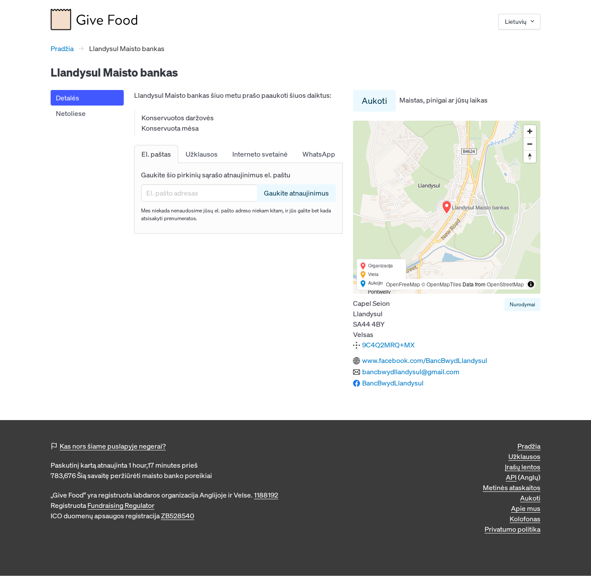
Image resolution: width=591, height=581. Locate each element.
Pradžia (62, 48)
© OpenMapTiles (441, 284)
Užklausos (524, 456)
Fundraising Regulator (120, 505)
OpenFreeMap (403, 284)
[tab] (156, 154)
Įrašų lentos (522, 467)
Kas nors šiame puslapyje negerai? (113, 446)
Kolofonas (525, 518)
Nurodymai (522, 304)
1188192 (266, 495)
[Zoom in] (530, 131)
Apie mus (525, 508)
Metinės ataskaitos (511, 487)
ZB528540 (177, 515)
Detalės (67, 98)
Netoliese (71, 113)
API (511, 477)
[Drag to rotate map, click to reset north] (530, 156)
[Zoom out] (530, 144)
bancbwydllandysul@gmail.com (410, 371)
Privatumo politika (512, 529)
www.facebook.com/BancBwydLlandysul (424, 360)
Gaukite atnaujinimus (296, 193)
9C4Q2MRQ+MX (388, 345)
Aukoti (374, 100)
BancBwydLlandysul (393, 383)
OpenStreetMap (505, 284)
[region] (446, 207)
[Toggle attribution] (531, 284)
